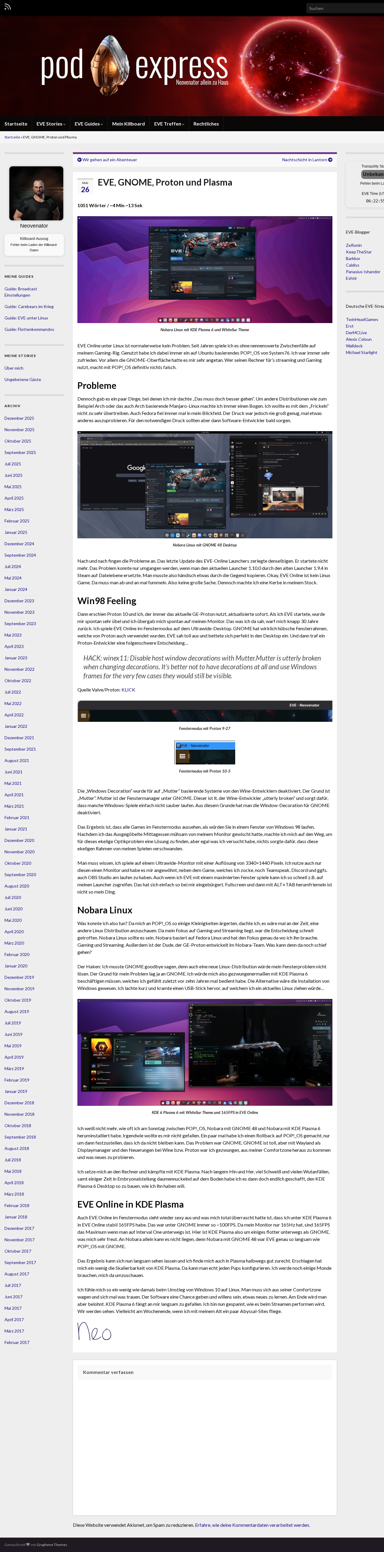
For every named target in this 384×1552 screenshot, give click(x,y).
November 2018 (19, 1114)
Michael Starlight (361, 352)
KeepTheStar (359, 251)
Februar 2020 (16, 954)
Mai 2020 (13, 920)
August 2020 (16, 885)
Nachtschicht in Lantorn (304, 159)
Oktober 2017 (17, 1251)
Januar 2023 (15, 657)
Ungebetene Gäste (22, 379)
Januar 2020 (15, 965)
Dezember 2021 (19, 737)
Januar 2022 (15, 726)
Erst (350, 325)
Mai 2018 (13, 1171)
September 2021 (20, 749)
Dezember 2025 (19, 418)
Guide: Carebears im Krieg (29, 306)
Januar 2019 (15, 1091)
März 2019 (14, 1068)
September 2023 (20, 623)
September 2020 (20, 874)
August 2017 (16, 1273)
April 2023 (14, 646)
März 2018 (14, 1194)
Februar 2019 (16, 1079)
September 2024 (20, 555)
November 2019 (19, 988)
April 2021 (14, 794)
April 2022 (14, 714)
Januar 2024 (15, 589)
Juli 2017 (12, 1285)
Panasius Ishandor (363, 271)
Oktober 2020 (17, 863)
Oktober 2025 (17, 440)
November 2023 (19, 612)
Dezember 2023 (19, 600)
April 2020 (14, 931)
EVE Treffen (168, 123)
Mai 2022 (13, 703)
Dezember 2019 (19, 977)
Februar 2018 (16, 1205)
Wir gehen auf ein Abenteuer (109, 159)
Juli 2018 (12, 1159)
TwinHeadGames (362, 319)
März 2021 (14, 806)
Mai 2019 (13, 1045)
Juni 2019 (13, 1034)
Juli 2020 (12, 897)
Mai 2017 (13, 1308)
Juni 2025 (13, 475)
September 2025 (20, 452)
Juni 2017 (13, 1296)
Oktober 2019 (17, 1000)
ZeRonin (354, 245)
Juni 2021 (13, 771)
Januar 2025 (15, 532)
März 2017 (14, 1330)
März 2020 (14, 942)
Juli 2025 (12, 463)
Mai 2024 (13, 577)
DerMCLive (356, 332)
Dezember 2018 (19, 1102)
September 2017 (20, 1262)
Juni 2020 (13, 908)
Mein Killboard (128, 123)
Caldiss (352, 265)
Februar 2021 (16, 817)
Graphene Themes (52, 1544)
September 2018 (20, 1136)
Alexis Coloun (359, 339)
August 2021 (16, 760)
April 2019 (14, 1057)
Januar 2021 (15, 828)
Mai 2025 (13, 486)
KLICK (128, 689)
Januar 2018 (15, 1216)
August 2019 (16, 1011)
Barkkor (353, 258)
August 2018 (16, 1148)
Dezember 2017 (19, 1228)
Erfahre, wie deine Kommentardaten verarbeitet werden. (252, 1525)
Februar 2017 (16, 1342)
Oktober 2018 (17, 1125)
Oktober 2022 (17, 680)
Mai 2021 (13, 783)
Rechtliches (206, 123)
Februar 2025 (16, 520)
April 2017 (14, 1319)
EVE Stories (50, 123)
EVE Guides (88, 123)
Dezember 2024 (19, 543)
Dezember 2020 (19, 840)
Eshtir (351, 278)
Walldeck (354, 345)
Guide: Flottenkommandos (29, 329)
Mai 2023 (13, 634)
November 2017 (19, 1239)
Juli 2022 (12, 691)
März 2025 (14, 509)
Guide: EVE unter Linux (26, 317)
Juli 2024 (12, 566)
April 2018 (14, 1182)
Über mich (13, 368)
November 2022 (19, 669)
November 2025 (19, 429)
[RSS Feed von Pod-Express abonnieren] (7, 6)
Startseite (15, 123)
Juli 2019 (12, 1022)
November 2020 (19, 851)
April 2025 (14, 498)
